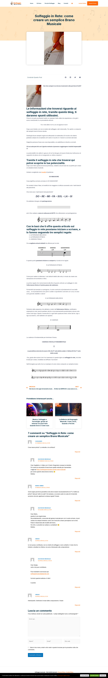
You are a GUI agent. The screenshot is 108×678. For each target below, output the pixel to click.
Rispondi (77, 452)
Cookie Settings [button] (84, 675)
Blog (59, 3)
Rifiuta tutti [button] (102, 675)
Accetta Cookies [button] (94, 675)
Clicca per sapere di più (64, 675)
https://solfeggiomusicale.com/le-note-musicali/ (51, 469)
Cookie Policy (69, 672)
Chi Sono (39, 3)
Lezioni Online (82, 3)
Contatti (66, 3)
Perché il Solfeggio (50, 3)
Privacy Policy (61, 672)
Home (31, 3)
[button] (65, 77)
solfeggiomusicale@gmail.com (40, 574)
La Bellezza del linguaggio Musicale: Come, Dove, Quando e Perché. (68, 421)
